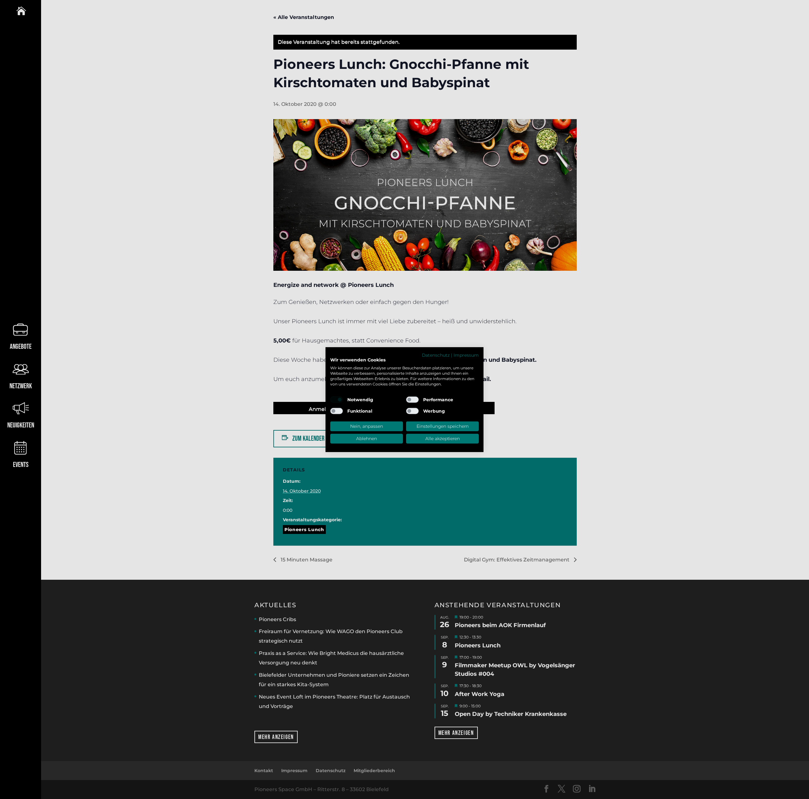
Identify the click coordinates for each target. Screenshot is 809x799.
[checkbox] (336, 399)
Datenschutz (436, 354)
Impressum (466, 354)
